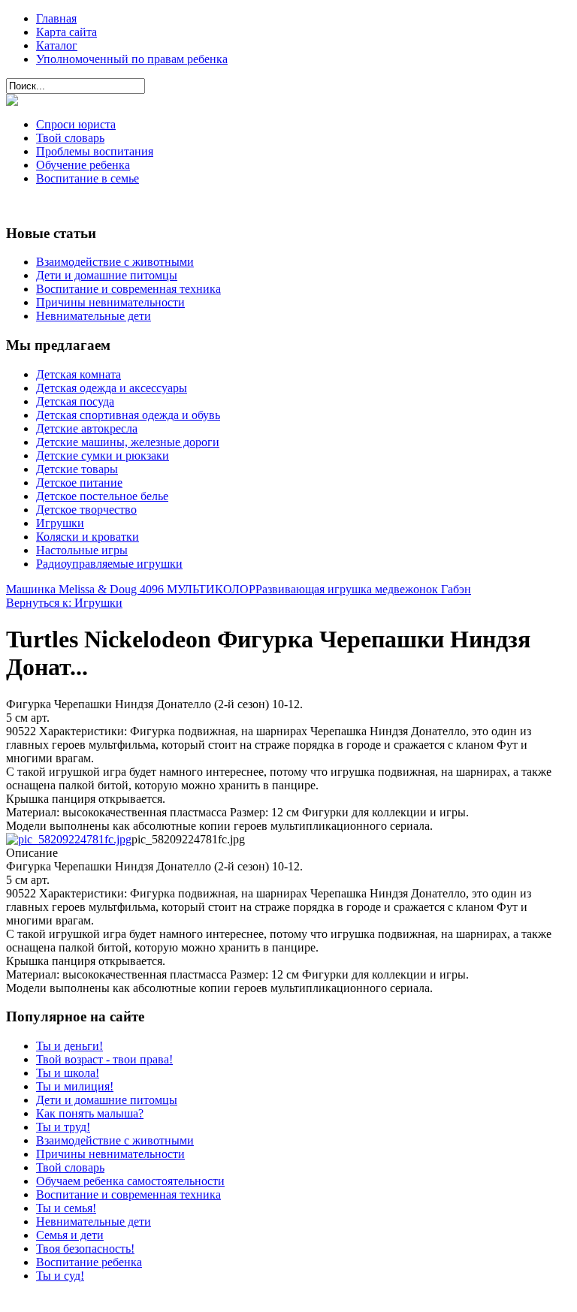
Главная (56, 18)
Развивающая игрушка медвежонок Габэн (363, 589)
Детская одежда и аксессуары (111, 388)
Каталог (56, 45)
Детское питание (79, 482)
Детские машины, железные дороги (127, 442)
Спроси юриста (76, 124)
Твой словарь (70, 137)
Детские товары (77, 469)
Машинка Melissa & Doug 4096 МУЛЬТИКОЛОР (130, 589)
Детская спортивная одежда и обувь (128, 415)
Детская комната (78, 374)
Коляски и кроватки (87, 536)
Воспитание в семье (87, 178)
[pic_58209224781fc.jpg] (68, 839)
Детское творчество (86, 509)
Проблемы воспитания (94, 151)
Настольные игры (82, 550)
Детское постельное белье (102, 496)
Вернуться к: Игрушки (64, 602)
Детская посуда (75, 401)
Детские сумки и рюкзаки (102, 455)
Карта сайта (66, 32)
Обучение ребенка (83, 164)
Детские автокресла (86, 428)
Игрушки (60, 523)
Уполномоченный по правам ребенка (132, 59)
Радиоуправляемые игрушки (109, 563)
